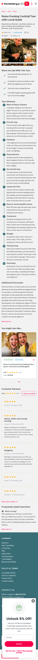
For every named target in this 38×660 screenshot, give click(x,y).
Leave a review (29, 393)
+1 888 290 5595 (19, 594)
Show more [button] (6, 321)
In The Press (6, 548)
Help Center (6, 554)
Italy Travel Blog (8, 545)
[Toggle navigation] (36, 3)
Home (3, 11)
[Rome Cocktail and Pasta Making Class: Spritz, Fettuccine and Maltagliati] (19, 355)
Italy (9, 11)
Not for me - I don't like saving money (19, 652)
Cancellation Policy (9, 573)
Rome (15, 11)
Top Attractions (7, 556)
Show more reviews (9, 502)
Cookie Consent (7, 581)
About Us (5, 543)
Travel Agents (7, 559)
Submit (19, 644)
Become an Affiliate (9, 562)
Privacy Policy (7, 578)
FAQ (3, 551)
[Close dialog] (33, 601)
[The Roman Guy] (13, 4)
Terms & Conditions (9, 575)
